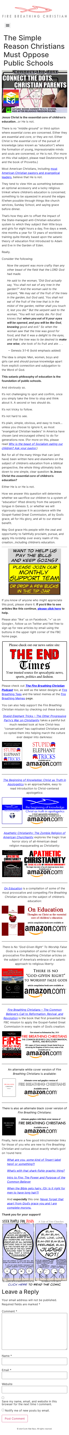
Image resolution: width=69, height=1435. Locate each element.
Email (6, 1370)
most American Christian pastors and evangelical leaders (31, 173)
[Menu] (7, 25)
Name (7, 1355)
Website (7, 1384)
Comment (9, 1311)
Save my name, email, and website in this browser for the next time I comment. (29, 1403)
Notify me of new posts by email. (27, 1410)
